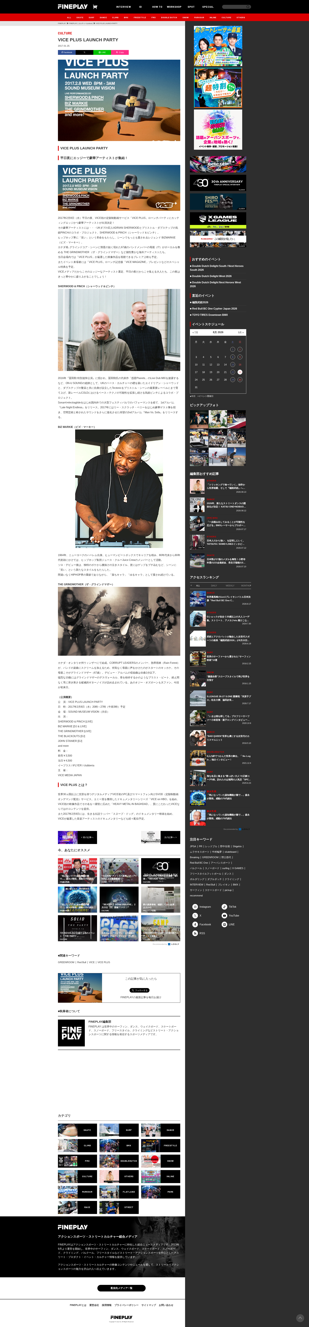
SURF (91, 17)
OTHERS (241, 17)
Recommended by (160, 944)
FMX (153, 17)
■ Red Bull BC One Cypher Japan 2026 (213, 308)
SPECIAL (208, 6)
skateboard (230, 851)
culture (65, 33)
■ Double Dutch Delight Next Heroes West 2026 (215, 284)
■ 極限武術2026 (199, 302)
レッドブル (211, 846)
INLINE (213, 17)
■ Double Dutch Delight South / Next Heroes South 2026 (216, 268)
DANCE (103, 17)
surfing (225, 868)
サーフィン (196, 890)
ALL (69, 17)
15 (232, 364)
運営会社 (94, 1305)
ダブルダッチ (214, 879)
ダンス (227, 873)
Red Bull (81, 962)
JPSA (193, 846)
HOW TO (157, 6)
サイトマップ (148, 1305)
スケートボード (213, 890)
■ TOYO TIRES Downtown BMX (209, 315)
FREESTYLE (140, 17)
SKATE (79, 17)
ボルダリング (197, 879)
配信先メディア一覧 (121, 1288)
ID (140, 6)
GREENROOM (66, 962)
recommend (196, 895)
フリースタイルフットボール (205, 873)
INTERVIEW (123, 6)
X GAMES (237, 868)
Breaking (194, 857)
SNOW (186, 17)
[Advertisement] (91, 1084)
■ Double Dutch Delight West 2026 (211, 276)
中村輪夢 (217, 851)
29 (232, 379)
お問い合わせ (166, 1305)
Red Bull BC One (199, 862)
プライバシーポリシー (126, 1305)
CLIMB (115, 17)
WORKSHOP (174, 6)
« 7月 (195, 332)
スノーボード (212, 868)
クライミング (232, 879)
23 (240, 372)
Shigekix (237, 846)
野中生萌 (225, 846)
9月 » (241, 332)
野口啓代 (226, 857)
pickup (228, 890)
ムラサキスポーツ (199, 851)
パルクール (196, 868)
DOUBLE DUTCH (169, 17)
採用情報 (107, 1305)
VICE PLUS (104, 962)
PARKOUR (199, 17)
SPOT (191, 6)
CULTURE (226, 17)
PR (200, 846)
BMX (126, 17)
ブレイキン (224, 884)
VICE (92, 962)
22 (232, 372)
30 (240, 379)
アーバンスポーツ (220, 862)
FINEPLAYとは (78, 1305)
